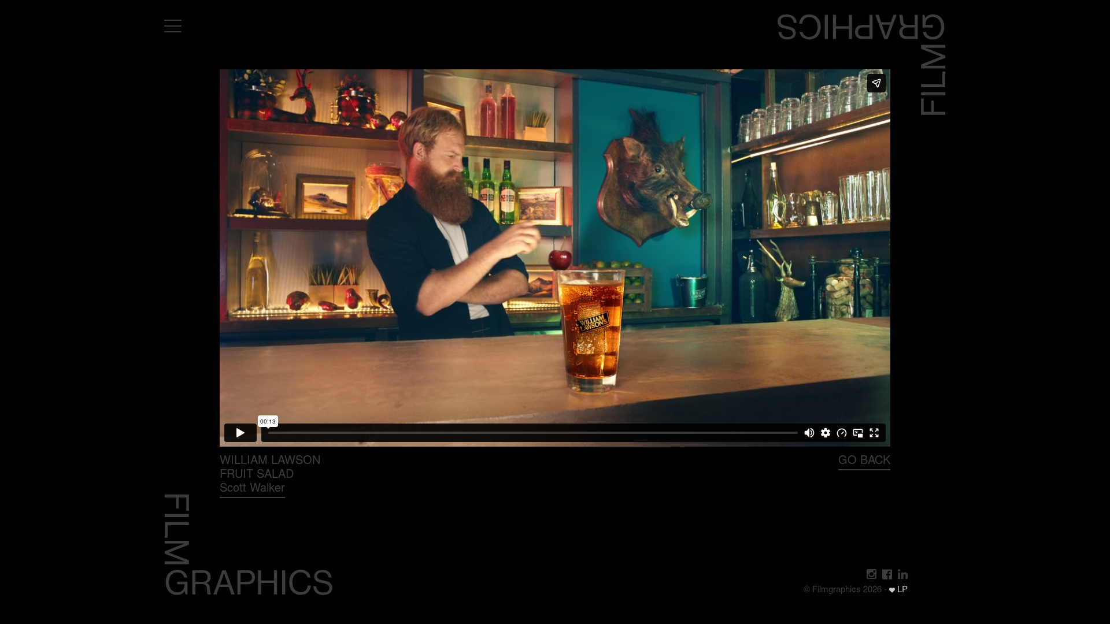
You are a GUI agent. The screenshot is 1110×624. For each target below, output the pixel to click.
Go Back (864, 459)
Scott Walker (252, 486)
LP (901, 588)
